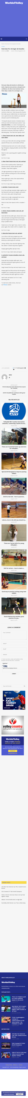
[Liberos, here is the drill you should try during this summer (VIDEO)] (14, 509)
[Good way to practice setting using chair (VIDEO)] (14, 581)
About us (15, 1065)
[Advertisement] (14, 20)
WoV (8, 51)
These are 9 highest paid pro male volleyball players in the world (19, 998)
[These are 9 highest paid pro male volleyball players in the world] (5, 999)
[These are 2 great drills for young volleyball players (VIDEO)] (14, 532)
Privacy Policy (9, 1065)
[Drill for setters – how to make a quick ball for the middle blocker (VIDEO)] (14, 557)
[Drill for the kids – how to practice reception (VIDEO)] (14, 486)
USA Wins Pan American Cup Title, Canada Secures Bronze (19, 1035)
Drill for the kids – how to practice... (14, 497)
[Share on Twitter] (17, 368)
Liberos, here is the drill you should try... (14, 520)
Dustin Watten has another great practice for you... (14, 617)
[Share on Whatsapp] (23, 368)
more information (10, 1094)
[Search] (26, 39)
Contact (20, 1065)
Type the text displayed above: (10, 668)
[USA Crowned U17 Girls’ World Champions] (5, 1046)
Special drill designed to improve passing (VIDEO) (14, 472)
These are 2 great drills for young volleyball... (14, 544)
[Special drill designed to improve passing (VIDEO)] (14, 461)
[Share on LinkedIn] (20, 368)
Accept (20, 1094)
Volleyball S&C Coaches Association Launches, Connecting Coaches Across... (14, 422)
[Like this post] (14, 368)
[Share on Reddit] (21, 368)
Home (2, 44)
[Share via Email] (13, 369)
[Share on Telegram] (25, 368)
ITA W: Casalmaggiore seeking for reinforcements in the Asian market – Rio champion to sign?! (18, 1020)
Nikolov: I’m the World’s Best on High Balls (11, 899)
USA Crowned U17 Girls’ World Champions (11, 891)
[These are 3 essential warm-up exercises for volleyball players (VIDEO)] (14, 436)
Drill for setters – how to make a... (14, 568)
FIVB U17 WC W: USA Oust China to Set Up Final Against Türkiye (19, 1054)
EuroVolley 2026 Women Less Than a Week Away (13, 903)
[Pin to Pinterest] (18, 368)
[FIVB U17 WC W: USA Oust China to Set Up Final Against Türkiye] (5, 1055)
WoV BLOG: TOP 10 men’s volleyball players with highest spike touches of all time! (19, 1009)
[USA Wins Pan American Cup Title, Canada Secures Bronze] (5, 1036)
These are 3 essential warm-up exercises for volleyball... (14, 447)
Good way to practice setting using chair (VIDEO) (14, 592)
